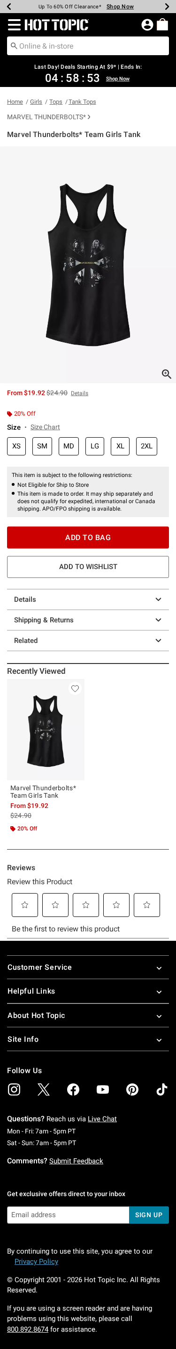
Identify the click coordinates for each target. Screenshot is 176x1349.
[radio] (16, 446)
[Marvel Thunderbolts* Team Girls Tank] (45, 729)
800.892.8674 (27, 1329)
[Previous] (9, 6)
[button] (12, 24)
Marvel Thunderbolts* (46, 117)
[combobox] (88, 45)
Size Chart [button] (45, 427)
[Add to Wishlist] (75, 688)
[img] (14, 1089)
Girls (36, 101)
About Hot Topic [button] (36, 1015)
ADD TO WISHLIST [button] (88, 567)
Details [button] (79, 393)
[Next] (167, 6)
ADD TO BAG (88, 537)
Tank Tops (82, 101)
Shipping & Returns (44, 620)
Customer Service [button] (40, 967)
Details (25, 599)
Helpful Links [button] (31, 991)
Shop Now (120, 6)
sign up (149, 1215)
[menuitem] (162, 24)
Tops (55, 101)
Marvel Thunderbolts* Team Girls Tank (43, 791)
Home (15, 101)
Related (26, 640)
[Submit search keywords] (14, 45)
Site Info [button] (23, 1039)
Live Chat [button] (102, 1119)
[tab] (88, 264)
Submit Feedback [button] (76, 1161)
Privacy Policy (36, 1261)
